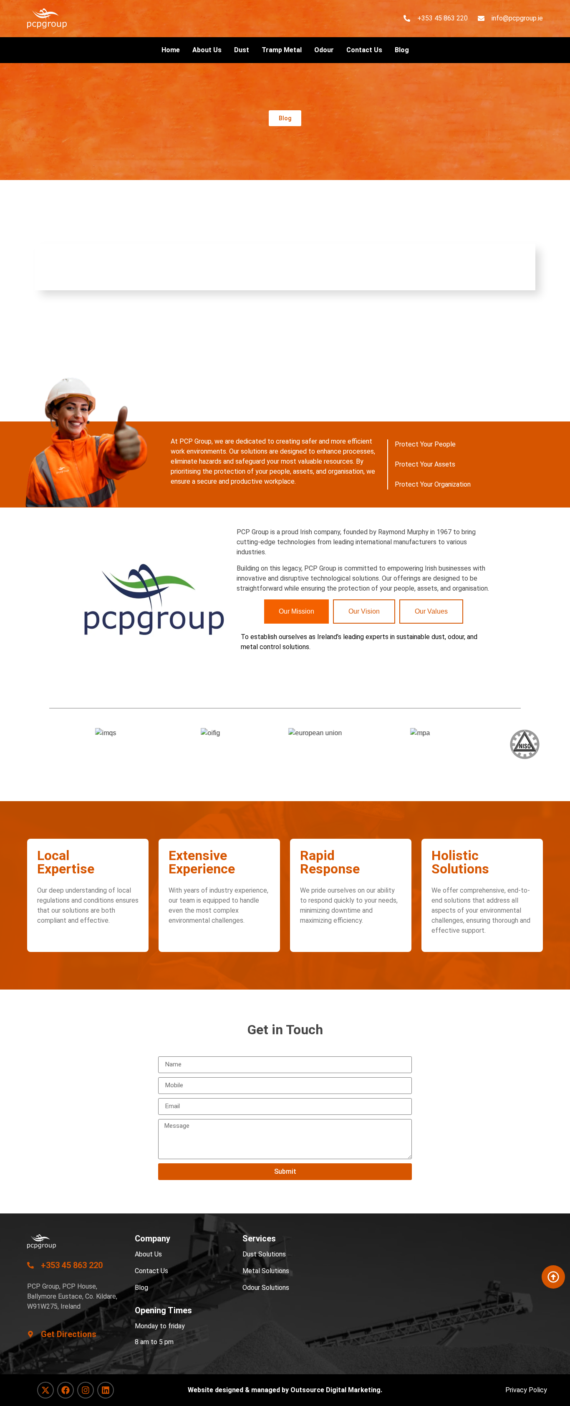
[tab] (296, 611)
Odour (324, 50)
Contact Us (364, 50)
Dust (241, 50)
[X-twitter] (45, 1390)
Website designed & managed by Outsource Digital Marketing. (285, 1390)
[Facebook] (65, 1390)
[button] (285, 118)
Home (170, 50)
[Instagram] (85, 1390)
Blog (402, 50)
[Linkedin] (105, 1390)
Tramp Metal (282, 50)
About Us (207, 50)
